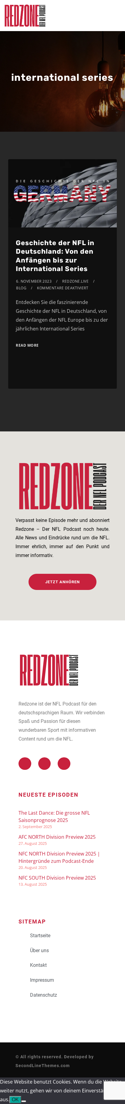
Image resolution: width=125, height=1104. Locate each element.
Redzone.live (75, 281)
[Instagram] (64, 763)
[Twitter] (25, 763)
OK (15, 1099)
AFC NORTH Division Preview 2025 (57, 837)
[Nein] (23, 1101)
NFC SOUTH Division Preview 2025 (57, 877)
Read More (27, 345)
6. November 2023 (34, 281)
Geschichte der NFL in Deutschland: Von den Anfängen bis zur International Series (55, 256)
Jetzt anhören (62, 582)
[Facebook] (44, 763)
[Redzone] (25, 15)
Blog (21, 288)
